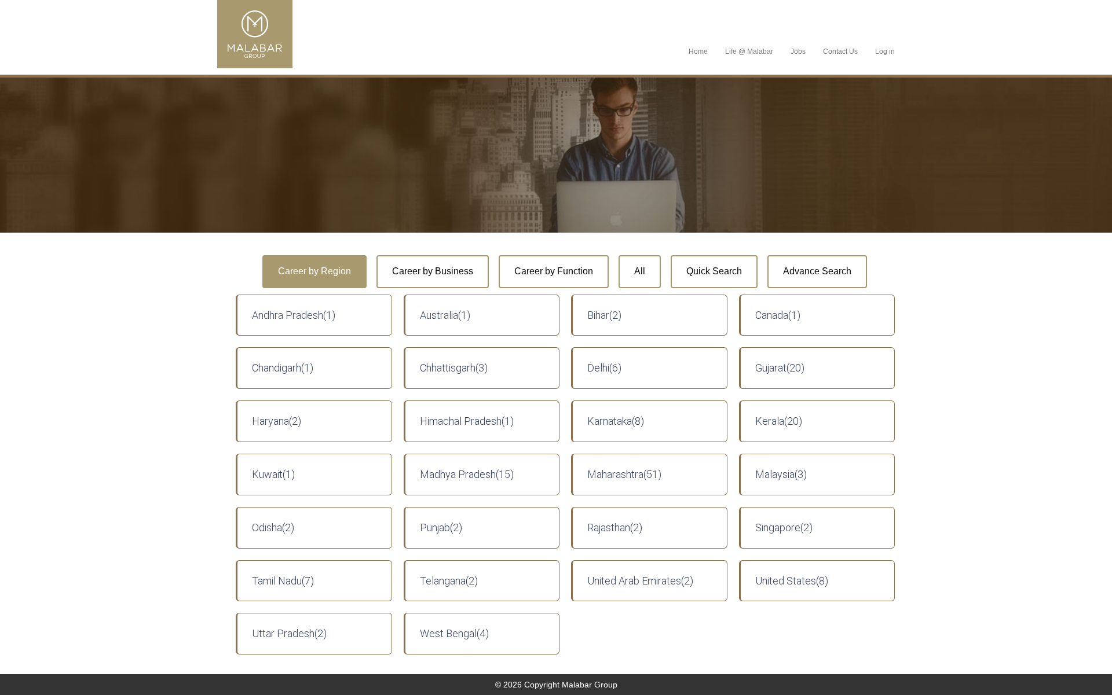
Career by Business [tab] (432, 271)
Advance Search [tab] (817, 271)
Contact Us (840, 51)
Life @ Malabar (749, 51)
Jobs (798, 51)
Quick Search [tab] (714, 271)
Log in (885, 51)
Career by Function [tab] (553, 271)
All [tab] (639, 271)
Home (698, 51)
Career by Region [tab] (314, 271)
